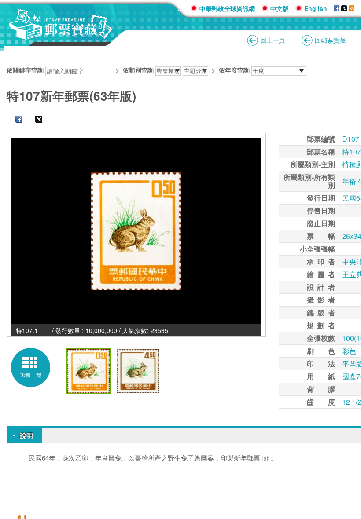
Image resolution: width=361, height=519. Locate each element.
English (315, 8)
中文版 (279, 8)
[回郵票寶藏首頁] (61, 35)
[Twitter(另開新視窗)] (34, 120)
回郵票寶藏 (330, 40)
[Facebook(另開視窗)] (336, 8)
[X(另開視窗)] (344, 8)
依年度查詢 (234, 70)
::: (180, 8)
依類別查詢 (138, 70)
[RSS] (351, 8)
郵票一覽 (30, 374)
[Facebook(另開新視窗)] (14, 120)
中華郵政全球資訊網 (227, 8)
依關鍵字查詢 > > (128, 70)
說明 (26, 435)
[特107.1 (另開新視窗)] (136, 231)
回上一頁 (272, 40)
